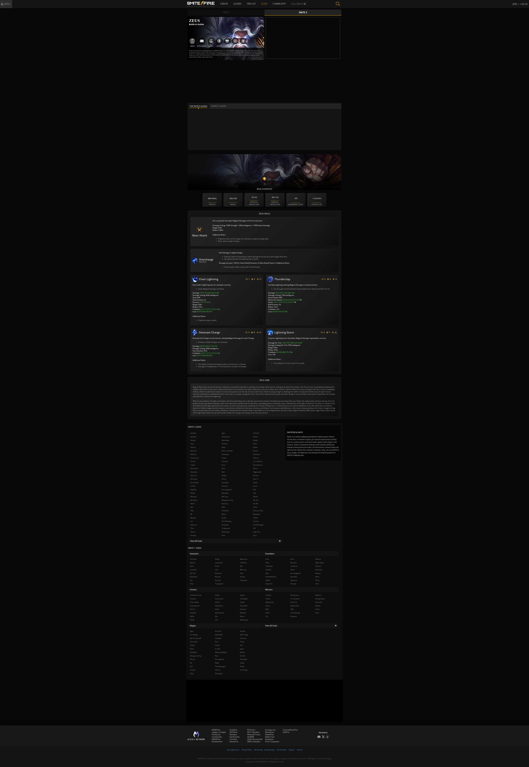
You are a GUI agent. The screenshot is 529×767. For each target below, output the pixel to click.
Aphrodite (225, 440)
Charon (256, 458)
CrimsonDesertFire (290, 730)
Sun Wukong (226, 521)
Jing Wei (193, 489)
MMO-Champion (253, 742)
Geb (223, 472)
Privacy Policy (246, 750)
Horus (224, 479)
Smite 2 (303, 12)
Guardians (269, 554)
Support (292, 750)
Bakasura (243, 559)
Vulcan (192, 532)
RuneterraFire (217, 742)
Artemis (225, 444)
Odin (223, 507)
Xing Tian (256, 532)
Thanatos (225, 525)
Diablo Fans (270, 737)
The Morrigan (258, 525)
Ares (192, 444)
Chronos (225, 461)
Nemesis (225, 503)
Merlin (255, 496)
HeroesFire (234, 742)
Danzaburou (258, 465)
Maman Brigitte (221, 652)
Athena (193, 447)
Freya (242, 641)
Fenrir (255, 468)
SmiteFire (233, 730)
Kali (254, 489)
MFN (7, 4)
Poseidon (225, 510)
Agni (223, 433)
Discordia (194, 468)
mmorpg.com (270, 730)
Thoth (242, 666)
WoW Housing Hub (254, 739)
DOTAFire (233, 732)
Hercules (193, 479)
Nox (216, 656)
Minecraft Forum (253, 735)
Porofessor (216, 735)
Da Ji (223, 465)
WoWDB (250, 737)
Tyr (266, 616)
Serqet (242, 577)
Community (279, 3)
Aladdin (193, 437)
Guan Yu (193, 475)
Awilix (255, 447)
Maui (317, 577)
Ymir (223, 535)
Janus (255, 486)
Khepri (192, 493)
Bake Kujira (319, 562)
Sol (191, 521)
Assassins (194, 554)
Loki (254, 493)
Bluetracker (269, 732)
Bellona (193, 454)
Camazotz (219, 562)
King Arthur (294, 606)
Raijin (217, 663)
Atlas (224, 447)
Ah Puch (256, 433)
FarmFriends (235, 737)
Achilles (193, 433)
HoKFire (286, 732)
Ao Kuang (193, 634)
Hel (241, 645)
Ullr (254, 528)
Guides (237, 3)
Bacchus (193, 451)
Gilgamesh (257, 472)
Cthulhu (268, 570)
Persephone (219, 659)
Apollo (255, 440)
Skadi (192, 620)
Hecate (256, 475)
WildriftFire (216, 739)
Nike (267, 609)
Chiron (192, 461)
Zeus (255, 535)
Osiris (255, 507)
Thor (192, 528)
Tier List (251, 3)
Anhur (255, 437)
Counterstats (217, 737)
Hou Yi (255, 479)
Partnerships (282, 750)
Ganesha (193, 472)
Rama (224, 514)
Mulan (317, 606)
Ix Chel (192, 486)
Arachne (193, 559)
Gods (264, 3)
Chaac (224, 458)
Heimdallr (244, 606)
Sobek (255, 518)
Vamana (293, 616)
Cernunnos (194, 458)
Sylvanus (193, 525)
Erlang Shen (320, 599)
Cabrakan (225, 454)
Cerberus (256, 454)
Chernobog (194, 602)
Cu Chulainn (257, 461)
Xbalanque (226, 532)
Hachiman (219, 606)
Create (224, 3)
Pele (192, 510)
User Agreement (233, 750)
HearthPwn (269, 735)
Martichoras (219, 613)
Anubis (193, 440)
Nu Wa (255, 503)
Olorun (192, 659)
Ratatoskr (256, 514)
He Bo (217, 645)
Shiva (267, 613)
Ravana (193, 518)
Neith (192, 503)
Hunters (193, 589)
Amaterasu (226, 437)
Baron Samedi (227, 451)
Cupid (192, 465)
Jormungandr (227, 489)
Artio (255, 444)
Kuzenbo (293, 577)
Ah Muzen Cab (195, 595)
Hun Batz (225, 482)
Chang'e (218, 638)
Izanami (225, 486)
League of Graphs (219, 732)
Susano (256, 521)
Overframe (269, 739)
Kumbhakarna (270, 577)
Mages (193, 626)
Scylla (224, 518)
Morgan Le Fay (227, 500)
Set (191, 580)
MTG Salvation (253, 732)
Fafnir (292, 570)
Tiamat (192, 670)
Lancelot (193, 570)
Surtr (317, 613)
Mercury (225, 496)
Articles (300, 750)
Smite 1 (226, 12)
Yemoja (193, 535)
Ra (191, 514)
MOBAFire (216, 730)
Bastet (255, 451)
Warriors (268, 589)
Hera (192, 649)
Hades (224, 475)
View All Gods (196, 541)
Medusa (193, 496)
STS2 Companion (272, 742)
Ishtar (255, 482)
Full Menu (297, 3)
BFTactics (251, 730)
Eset (223, 468)
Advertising (258, 750)
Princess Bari (258, 510)
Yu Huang (243, 670)
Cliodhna (243, 562)
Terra (317, 580)
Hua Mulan (194, 482)
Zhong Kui (219, 673)
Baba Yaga (244, 634)
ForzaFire (233, 739)
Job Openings (270, 750)
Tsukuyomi (226, 528)
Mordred (193, 500)
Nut (191, 507)
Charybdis (244, 599)
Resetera (233, 735)
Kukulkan (225, 493)
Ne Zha (256, 500)
